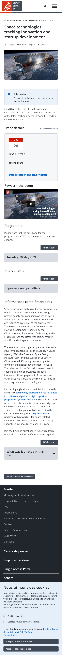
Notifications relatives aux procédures (24, 518)
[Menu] (54, 6)
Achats (8, 578)
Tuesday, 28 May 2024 (21, 257)
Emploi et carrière (16, 560)
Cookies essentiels (16, 616)
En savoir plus (10, 635)
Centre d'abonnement (16, 530)
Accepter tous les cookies (18, 648)
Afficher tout (49, 247)
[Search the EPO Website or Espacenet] (45, 6)
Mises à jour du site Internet (19, 495)
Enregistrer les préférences (19, 641)
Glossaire (9, 541)
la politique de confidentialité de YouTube (31, 631)
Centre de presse (16, 551)
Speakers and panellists (23, 288)
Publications (10, 512)
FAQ (6, 506)
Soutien (9, 489)
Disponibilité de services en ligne (21, 501)
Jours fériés (10, 535)
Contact (8, 524)
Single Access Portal (18, 569)
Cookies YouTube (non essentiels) (24, 621)
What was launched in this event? (25, 453)
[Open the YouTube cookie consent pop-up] (31, 204)
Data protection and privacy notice (28, 174)
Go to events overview (21, 476)
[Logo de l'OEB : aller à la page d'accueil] (13, 6)
